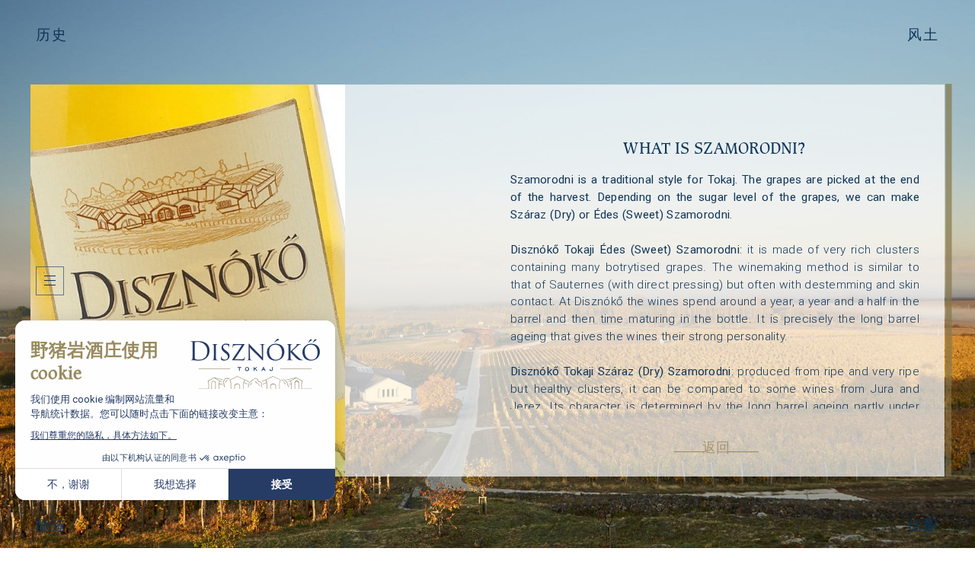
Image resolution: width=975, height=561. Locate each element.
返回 (716, 447)
